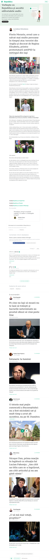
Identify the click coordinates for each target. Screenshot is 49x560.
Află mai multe (5, 21)
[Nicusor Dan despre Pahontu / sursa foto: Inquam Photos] (24, 487)
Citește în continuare (24, 553)
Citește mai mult (13, 347)
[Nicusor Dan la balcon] (24, 532)
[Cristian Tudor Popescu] (11, 354)
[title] (15, 218)
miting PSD (12, 288)
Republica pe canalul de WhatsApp (21, 205)
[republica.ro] (11, 558)
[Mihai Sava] (11, 251)
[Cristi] (10, 267)
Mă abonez (22, 229)
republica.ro (6, 2)
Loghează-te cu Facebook (19, 242)
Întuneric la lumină (20, 359)
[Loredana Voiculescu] (11, 29)
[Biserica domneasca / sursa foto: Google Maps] (24, 431)
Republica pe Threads (18, 203)
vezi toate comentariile (24, 281)
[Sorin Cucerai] (11, 399)
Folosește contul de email (31, 242)
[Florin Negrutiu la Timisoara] (24, 329)
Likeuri (38, 248)
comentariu (37, 297)
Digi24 (24, 84)
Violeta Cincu (21, 217)
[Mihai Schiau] (11, 453)
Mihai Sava (16, 251)
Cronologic (32, 248)
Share (25, 558)
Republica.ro (18, 288)
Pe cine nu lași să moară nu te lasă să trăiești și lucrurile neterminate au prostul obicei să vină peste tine (24, 308)
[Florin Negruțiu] (11, 298)
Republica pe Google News (19, 200)
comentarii (37, 353)
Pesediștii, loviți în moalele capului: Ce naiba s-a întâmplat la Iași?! (24, 213)
